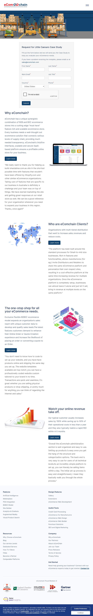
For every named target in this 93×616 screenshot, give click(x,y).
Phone (51, 83)
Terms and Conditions (32, 612)
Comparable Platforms (11, 559)
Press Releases (54, 550)
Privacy (44, 612)
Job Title (51, 74)
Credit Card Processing (57, 512)
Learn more (10, 159)
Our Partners (53, 540)
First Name (26, 66)
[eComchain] (15, 5)
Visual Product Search (11, 517)
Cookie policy (24, 611)
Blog (4, 540)
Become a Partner (9, 556)
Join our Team (53, 547)
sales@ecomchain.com (30, 62)
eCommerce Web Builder (57, 521)
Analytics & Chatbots (11, 511)
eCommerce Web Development (60, 502)
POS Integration (9, 502)
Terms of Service (54, 553)
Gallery (51, 496)
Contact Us (85, 568)
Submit (26, 103)
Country (25, 83)
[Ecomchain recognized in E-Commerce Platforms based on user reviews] (7, 588)
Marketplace (7, 499)
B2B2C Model (8, 505)
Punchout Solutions (55, 524)
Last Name (52, 66)
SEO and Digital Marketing (58, 527)
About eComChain (55, 543)
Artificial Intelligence (10, 496)
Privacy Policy (53, 556)
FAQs (5, 553)
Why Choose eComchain (12, 537)
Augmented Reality (10, 514)
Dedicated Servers (10, 547)
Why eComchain (54, 537)
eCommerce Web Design (57, 518)
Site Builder (7, 508)
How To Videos (9, 550)
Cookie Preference (80, 608)
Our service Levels (10, 543)
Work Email (26, 74)
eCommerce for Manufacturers (60, 515)
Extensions (52, 499)
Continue (81, 613)
